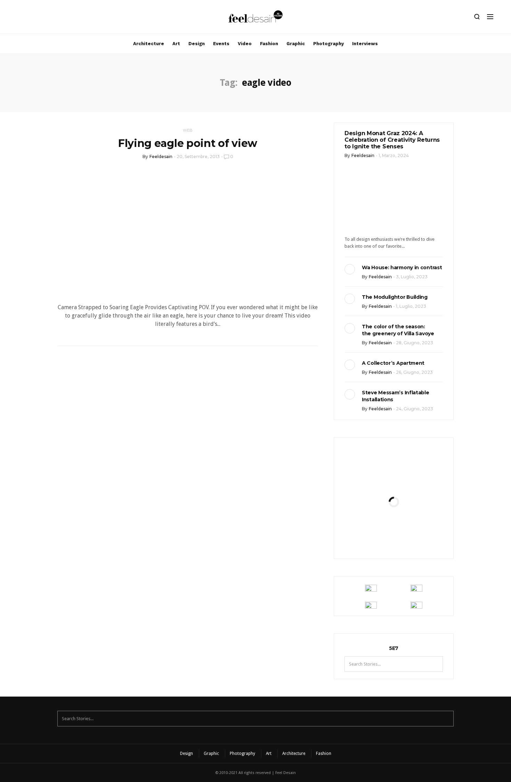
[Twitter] (42, 18)
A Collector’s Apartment (393, 363)
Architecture (148, 43)
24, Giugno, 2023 (414, 408)
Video (245, 43)
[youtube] (54, 18)
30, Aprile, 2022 (411, 537)
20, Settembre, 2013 (198, 156)
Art (176, 43)
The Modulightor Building (395, 297)
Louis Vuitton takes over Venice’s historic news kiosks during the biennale (393, 478)
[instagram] (18, 18)
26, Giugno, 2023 (414, 372)
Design (196, 43)
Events (221, 43)
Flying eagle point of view (187, 143)
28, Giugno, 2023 (414, 342)
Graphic (295, 43)
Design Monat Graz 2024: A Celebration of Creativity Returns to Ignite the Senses (392, 140)
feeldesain (160, 156)
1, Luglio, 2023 (411, 306)
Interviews (365, 43)
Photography (328, 43)
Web (188, 130)
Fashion (269, 43)
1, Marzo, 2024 (394, 155)
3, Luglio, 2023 (412, 276)
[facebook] (30, 18)
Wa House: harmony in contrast (402, 267)
